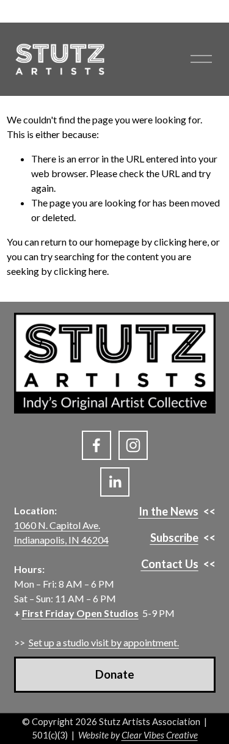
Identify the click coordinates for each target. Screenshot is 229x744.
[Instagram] (133, 445)
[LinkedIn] (114, 482)
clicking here (180, 241)
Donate (114, 674)
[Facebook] (96, 445)
